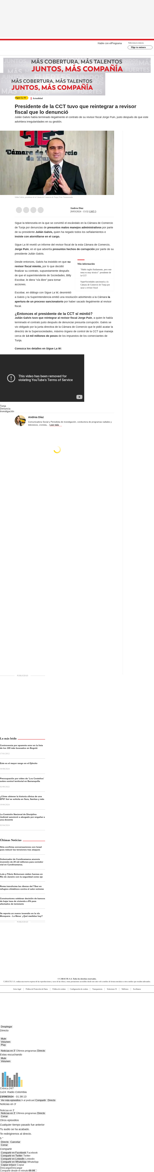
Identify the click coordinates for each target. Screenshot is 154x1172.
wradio (71, 1001)
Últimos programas (26, 1050)
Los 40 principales (54, 996)
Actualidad (38, 98)
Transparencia (97, 989)
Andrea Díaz (76, 208)
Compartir (40, 1100)
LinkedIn (33, 210)
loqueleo (108, 1005)
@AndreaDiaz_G (85, 208)
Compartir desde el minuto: (17, 1170)
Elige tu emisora (138, 47)
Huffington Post (46, 1001)
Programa (116, 43)
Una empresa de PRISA (16, 999)
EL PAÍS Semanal (105, 1001)
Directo (41, 1050)
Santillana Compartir (85, 996)
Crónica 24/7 (7, 1088)
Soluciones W (112, 989)
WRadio (77, 45)
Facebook (19, 210)
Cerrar (4, 1116)
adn (120, 996)
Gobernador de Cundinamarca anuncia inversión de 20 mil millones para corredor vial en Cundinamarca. (21, 862)
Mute (3, 1038)
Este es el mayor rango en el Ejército (18, 763)
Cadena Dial (94, 1001)
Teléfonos (125, 989)
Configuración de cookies (79, 989)
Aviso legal (17, 989)
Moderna (55, 1005)
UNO (62, 1001)
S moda (95, 1005)
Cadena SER (100, 996)
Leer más (54, 425)
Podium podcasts (70, 1005)
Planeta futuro (117, 1001)
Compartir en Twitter (11, 1155)
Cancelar (15, 1142)
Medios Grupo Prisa (16, 1006)
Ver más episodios (11, 1100)
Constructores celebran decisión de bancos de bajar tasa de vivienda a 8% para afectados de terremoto (22, 901)
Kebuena (130, 1001)
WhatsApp (41, 210)
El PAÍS (41, 996)
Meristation (123, 1005)
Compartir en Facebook (13, 1152)
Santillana (68, 996)
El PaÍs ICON (83, 1005)
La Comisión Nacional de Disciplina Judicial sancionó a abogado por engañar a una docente (22, 817)
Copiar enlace (8, 1165)
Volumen (5, 1042)
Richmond (40, 1005)
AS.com (110, 996)
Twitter (26, 210)
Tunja (3, 406)
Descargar (5, 1168)
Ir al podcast (28, 1100)
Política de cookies (59, 989)
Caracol (131, 996)
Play (3, 1045)
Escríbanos (137, 989)
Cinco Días (83, 1001)
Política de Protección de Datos (37, 989)
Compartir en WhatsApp (13, 1162)
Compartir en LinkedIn (13, 1159)
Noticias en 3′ (8, 1050)
